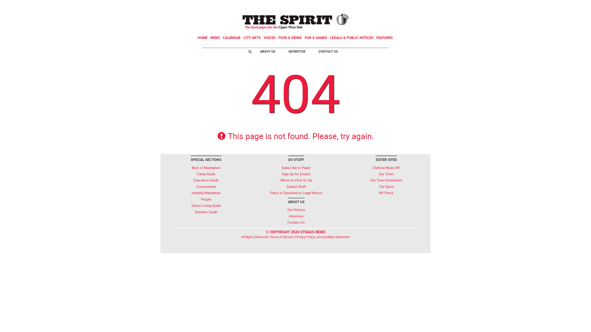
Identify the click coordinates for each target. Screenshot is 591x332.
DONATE (418, 5)
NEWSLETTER (392, 5)
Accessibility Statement (333, 237)
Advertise (296, 51)
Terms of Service (281, 237)
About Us (267, 51)
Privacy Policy (305, 237)
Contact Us (328, 51)
